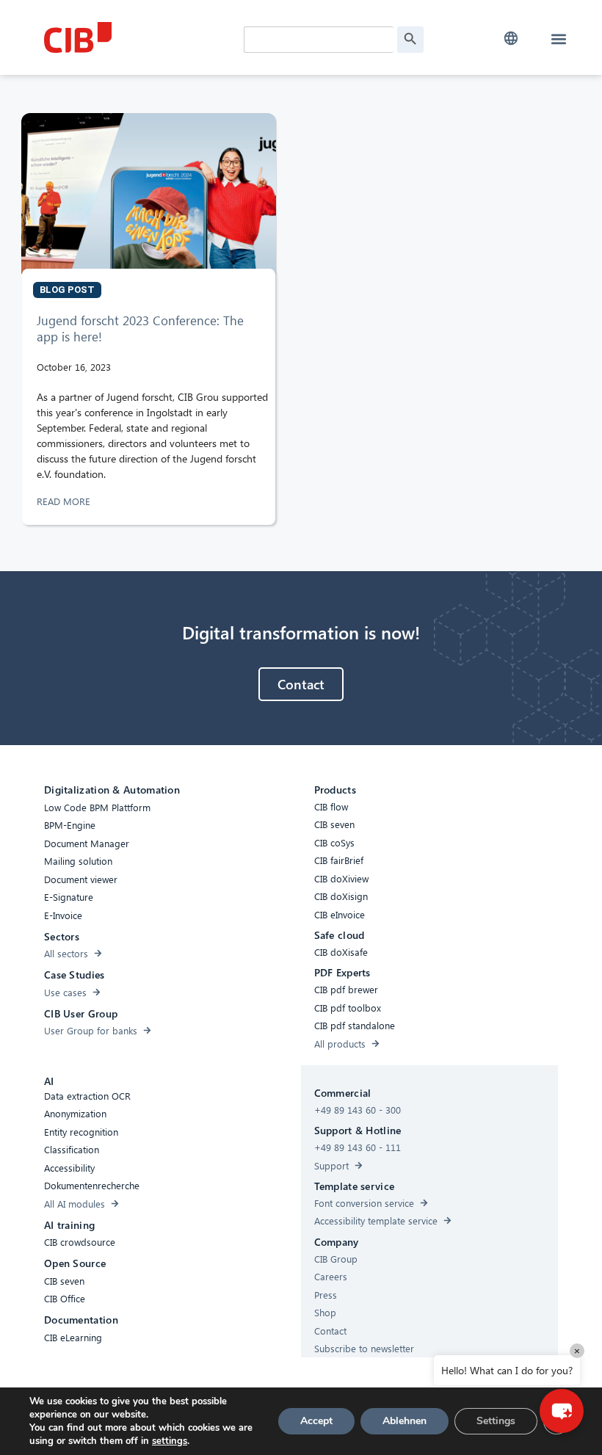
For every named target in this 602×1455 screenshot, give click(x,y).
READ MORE (65, 501)
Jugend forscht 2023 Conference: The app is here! (140, 328)
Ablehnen (404, 1421)
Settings (495, 1421)
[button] (510, 38)
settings (169, 1441)
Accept (316, 1421)
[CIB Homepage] (140, 37)
